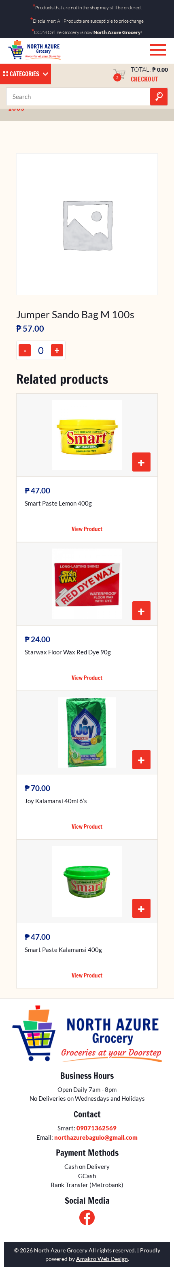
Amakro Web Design (102, 1258)
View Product (87, 529)
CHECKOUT (144, 79)
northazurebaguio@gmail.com (96, 1137)
